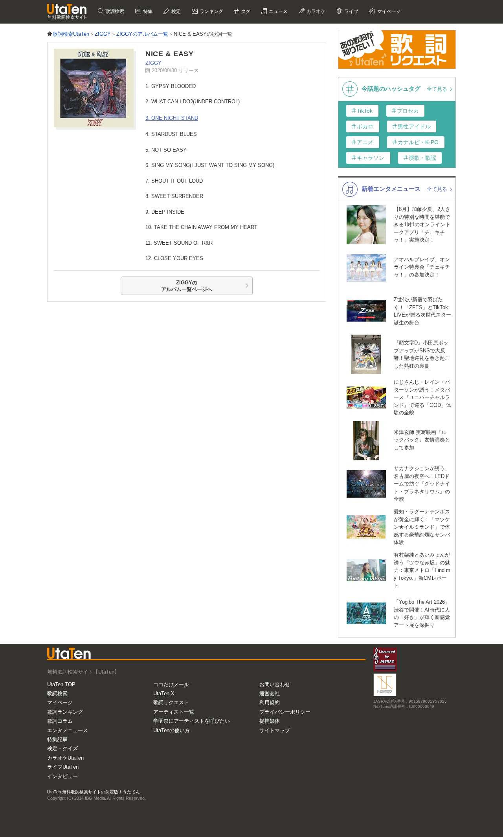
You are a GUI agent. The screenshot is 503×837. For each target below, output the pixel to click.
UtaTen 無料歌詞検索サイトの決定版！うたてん (93, 791)
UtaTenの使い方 (171, 730)
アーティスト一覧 (173, 712)
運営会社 (269, 693)
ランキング (210, 11)
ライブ (350, 11)
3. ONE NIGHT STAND (171, 118)
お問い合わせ (274, 684)
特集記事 (57, 739)
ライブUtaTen (63, 767)
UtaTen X (163, 693)
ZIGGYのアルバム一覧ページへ (186, 286)
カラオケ (315, 11)
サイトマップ (274, 730)
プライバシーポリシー (284, 712)
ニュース (278, 11)
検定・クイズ (62, 748)
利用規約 (269, 702)
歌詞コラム (60, 721)
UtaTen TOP (61, 684)
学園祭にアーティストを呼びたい (191, 721)
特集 (147, 11)
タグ (245, 11)
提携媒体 (269, 721)
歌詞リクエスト (171, 702)
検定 (175, 11)
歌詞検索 (114, 11)
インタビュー (62, 776)
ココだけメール (171, 684)
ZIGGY (153, 63)
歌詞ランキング (65, 712)
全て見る (438, 89)
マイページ (60, 702)
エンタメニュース (67, 730)
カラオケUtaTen (65, 758)
